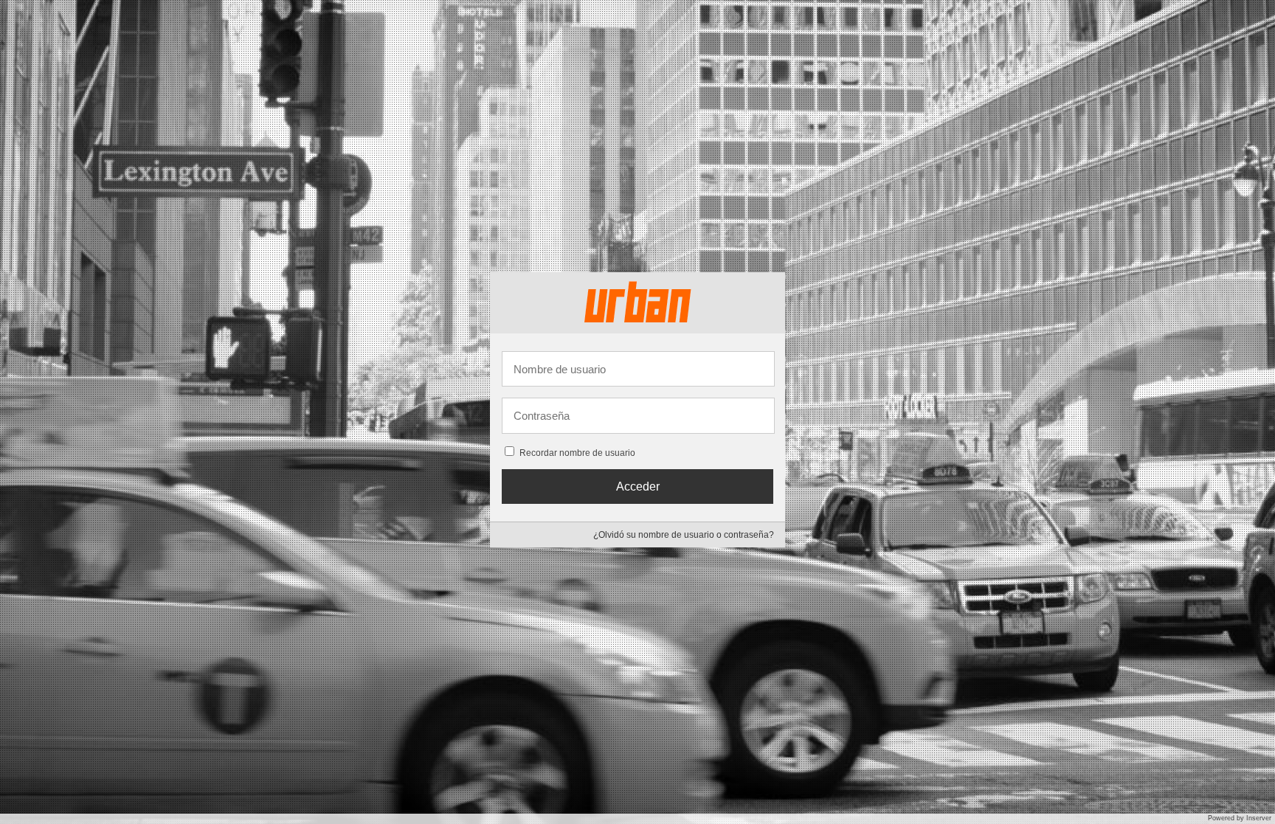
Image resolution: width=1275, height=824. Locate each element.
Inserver (1258, 818)
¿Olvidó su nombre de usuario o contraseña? (683, 535)
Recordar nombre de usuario (577, 453)
